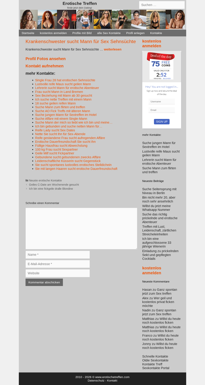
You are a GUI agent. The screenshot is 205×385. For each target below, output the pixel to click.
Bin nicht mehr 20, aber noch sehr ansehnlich (158, 199)
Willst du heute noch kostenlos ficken (161, 320)
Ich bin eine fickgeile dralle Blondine (51, 188)
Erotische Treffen (80, 3)
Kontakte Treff (152, 364)
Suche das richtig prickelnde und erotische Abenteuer (160, 218)
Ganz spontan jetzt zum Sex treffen (159, 291)
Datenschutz (96, 380)
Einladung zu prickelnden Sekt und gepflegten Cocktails (160, 254)
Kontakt (112, 380)
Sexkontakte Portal (155, 368)
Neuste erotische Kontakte (45, 180)
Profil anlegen (135, 33)
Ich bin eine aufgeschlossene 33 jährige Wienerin (156, 242)
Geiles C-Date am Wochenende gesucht (54, 184)
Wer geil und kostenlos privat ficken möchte (158, 302)
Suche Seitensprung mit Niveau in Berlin (159, 191)
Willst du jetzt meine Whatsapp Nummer (156, 208)
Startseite (28, 33)
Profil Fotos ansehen (46, 58)
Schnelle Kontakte (155, 356)
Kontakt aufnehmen (45, 66)
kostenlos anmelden (53, 33)
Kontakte (156, 33)
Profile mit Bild (82, 33)
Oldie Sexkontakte (155, 360)
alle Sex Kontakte (109, 33)
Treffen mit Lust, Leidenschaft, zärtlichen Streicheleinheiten (159, 230)
